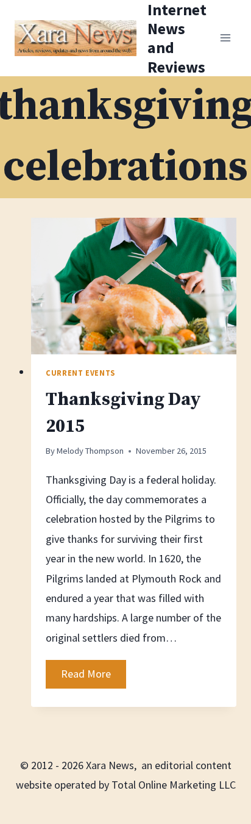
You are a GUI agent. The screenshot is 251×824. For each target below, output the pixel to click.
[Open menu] (225, 38)
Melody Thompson (90, 450)
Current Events (80, 373)
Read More (93, 677)
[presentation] (133, 286)
